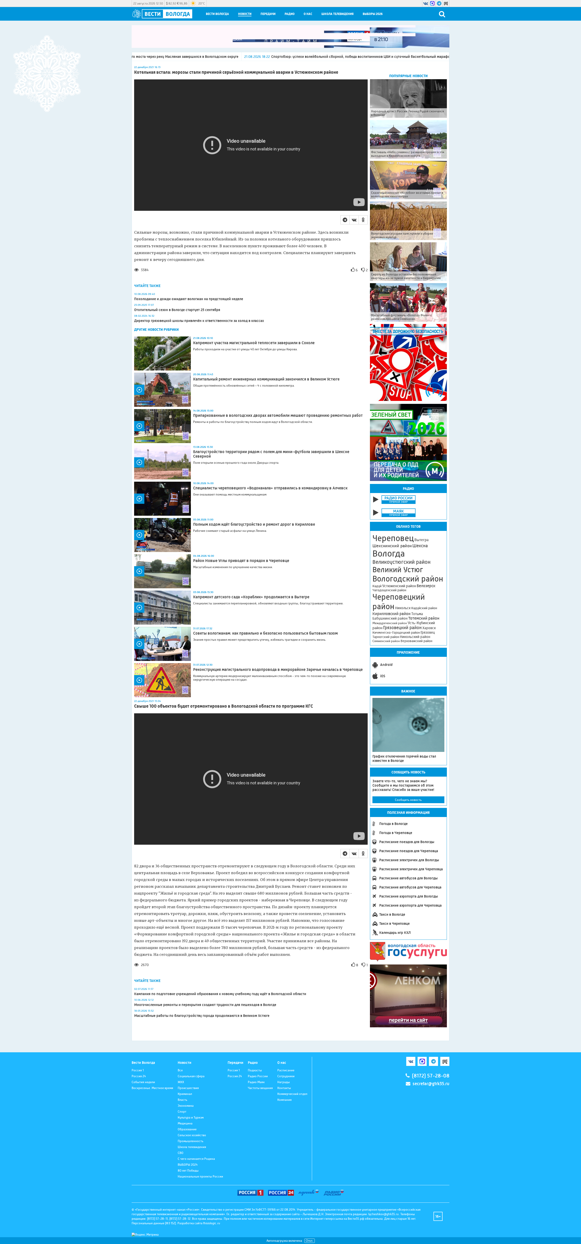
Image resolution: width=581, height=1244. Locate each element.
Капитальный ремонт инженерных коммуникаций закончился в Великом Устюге (266, 379)
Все (180, 1070)
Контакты (284, 1088)
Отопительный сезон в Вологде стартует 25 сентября (177, 310)
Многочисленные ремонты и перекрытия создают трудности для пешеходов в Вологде (205, 1005)
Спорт (182, 1111)
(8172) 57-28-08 (430, 1076)
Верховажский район (416, 641)
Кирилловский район (391, 613)
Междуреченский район (389, 623)
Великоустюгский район (401, 562)
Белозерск (426, 586)
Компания (284, 1100)
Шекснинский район (392, 545)
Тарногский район (385, 637)
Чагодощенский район (389, 590)
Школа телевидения (337, 14)
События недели (143, 1082)
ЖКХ (181, 1082)
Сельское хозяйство (192, 1135)
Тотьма (417, 613)
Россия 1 (138, 1070)
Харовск (429, 628)
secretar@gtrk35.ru (431, 1083)
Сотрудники (286, 1076)
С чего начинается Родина (196, 1159)
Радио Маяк (256, 1082)
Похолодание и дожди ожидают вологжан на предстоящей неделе (188, 299)
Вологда (388, 553)
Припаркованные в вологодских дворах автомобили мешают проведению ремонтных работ (278, 415)
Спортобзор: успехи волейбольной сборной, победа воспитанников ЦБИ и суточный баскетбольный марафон (270, 56)
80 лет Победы (188, 1170)
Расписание (285, 1070)
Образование (187, 1129)
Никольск (403, 608)
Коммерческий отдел (292, 1094)
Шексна (420, 545)
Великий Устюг (397, 569)
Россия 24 (139, 1076)
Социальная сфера (191, 1076)
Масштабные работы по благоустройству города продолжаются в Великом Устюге (201, 1015)
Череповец (393, 538)
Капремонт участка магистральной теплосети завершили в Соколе (254, 343)
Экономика (186, 1105)
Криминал (185, 1094)
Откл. (309, 1240)
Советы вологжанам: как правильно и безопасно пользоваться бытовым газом (265, 633)
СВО (180, 1153)
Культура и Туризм (191, 1117)
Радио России (258, 1076)
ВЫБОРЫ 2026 (373, 14)
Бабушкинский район (390, 618)
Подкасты (255, 1070)
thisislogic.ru (211, 1223)
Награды (283, 1082)
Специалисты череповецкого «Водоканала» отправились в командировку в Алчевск (270, 488)
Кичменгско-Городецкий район (396, 633)
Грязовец (428, 632)
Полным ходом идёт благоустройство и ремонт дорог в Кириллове (254, 524)
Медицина (185, 1123)
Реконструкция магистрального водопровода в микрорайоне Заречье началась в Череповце (278, 669)
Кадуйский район (424, 608)
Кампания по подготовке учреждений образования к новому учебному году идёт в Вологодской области (220, 994)
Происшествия (188, 1088)
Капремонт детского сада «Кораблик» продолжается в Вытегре (251, 597)
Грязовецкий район (402, 627)
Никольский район (415, 637)
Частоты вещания (260, 1088)
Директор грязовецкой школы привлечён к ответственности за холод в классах (199, 321)
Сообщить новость (408, 800)
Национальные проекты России (200, 1176)
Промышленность (190, 1141)
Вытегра (421, 540)
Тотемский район (423, 618)
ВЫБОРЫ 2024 (188, 1164)
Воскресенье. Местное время (152, 1088)
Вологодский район (407, 579)
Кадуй (377, 586)
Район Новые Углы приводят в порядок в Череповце (241, 560)
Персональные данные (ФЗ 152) (154, 1223)
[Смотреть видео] (162, 390)
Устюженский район (399, 586)
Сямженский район (386, 641)
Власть (182, 1100)
